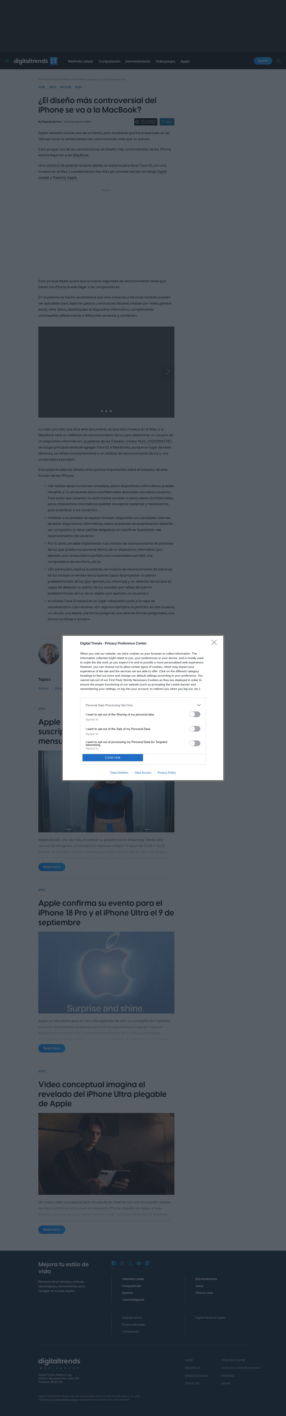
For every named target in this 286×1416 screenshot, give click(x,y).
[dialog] (143, 708)
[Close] (215, 644)
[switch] (194, 714)
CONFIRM (113, 757)
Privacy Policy (167, 772)
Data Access (143, 772)
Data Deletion (119, 772)
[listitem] (143, 705)
